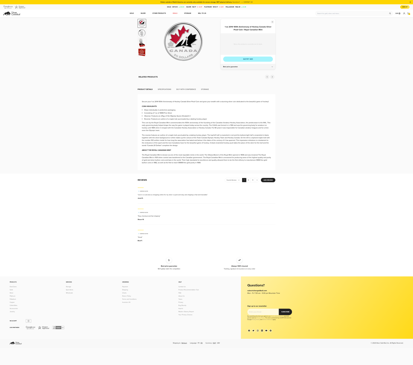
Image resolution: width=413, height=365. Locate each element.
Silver (194, 7)
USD (218, 343)
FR (199, 343)
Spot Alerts (69, 290)
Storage (68, 287)
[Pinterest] (270, 330)
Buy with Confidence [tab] (186, 89)
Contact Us (182, 287)
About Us (181, 296)
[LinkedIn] (262, 330)
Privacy (180, 302)
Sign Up (404, 7)
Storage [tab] (205, 89)
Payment (125, 287)
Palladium (236, 7)
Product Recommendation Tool (188, 290)
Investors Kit (126, 302)
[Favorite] (272, 22)
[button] (248, 67)
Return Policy (126, 296)
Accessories (14, 308)
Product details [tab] (145, 89)
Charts (124, 293)
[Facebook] (249, 330)
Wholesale (69, 293)
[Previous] (151, 41)
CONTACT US (248, 2)
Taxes (180, 299)
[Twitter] (253, 330)
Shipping (125, 290)
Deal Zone (13, 287)
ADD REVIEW (268, 180)
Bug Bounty (182, 305)
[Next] (215, 41)
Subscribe (285, 312)
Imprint (180, 308)
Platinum (213, 7)
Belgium (184, 343)
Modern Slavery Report (186, 312)
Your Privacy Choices (185, 315)
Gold (175, 7)
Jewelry (12, 312)
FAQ (179, 293)
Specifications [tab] (164, 89)
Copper (12, 302)
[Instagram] (257, 330)
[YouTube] (266, 330)
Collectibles (13, 305)
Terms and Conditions (129, 299)
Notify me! (248, 59)
